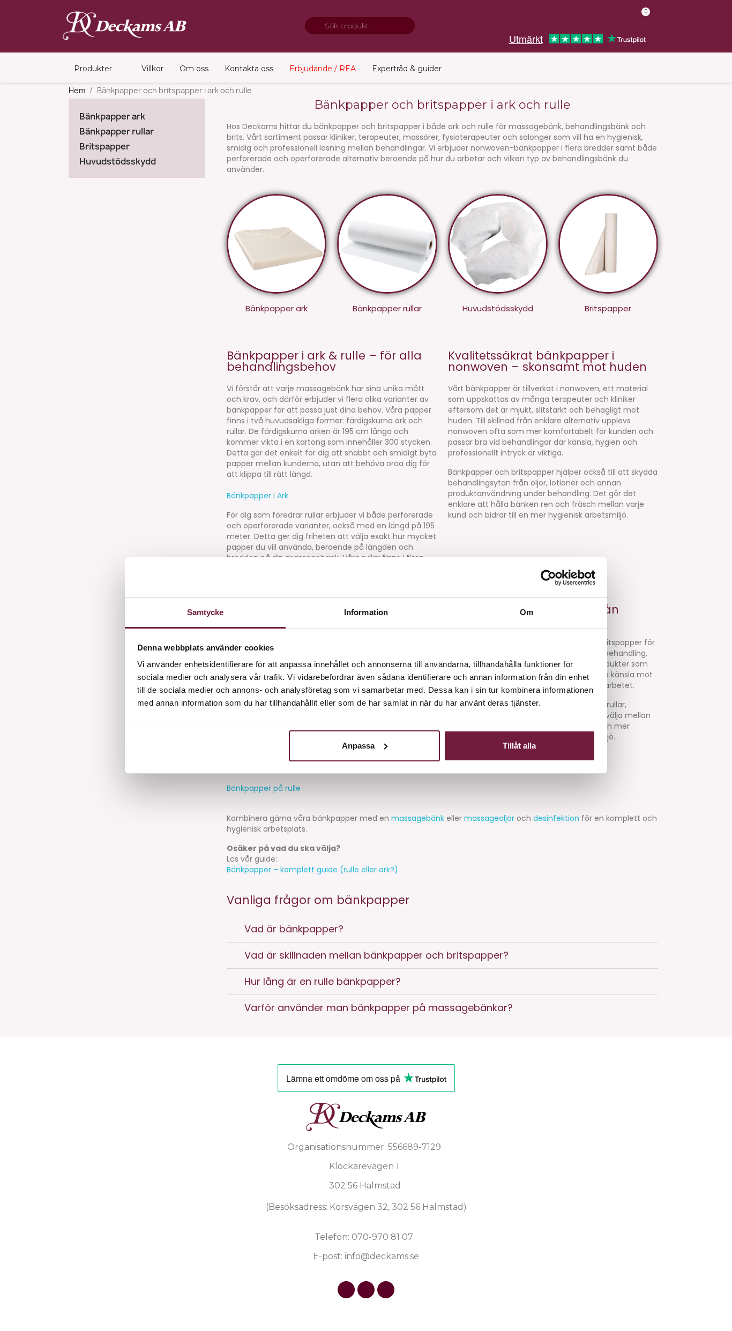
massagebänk (417, 818)
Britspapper (104, 146)
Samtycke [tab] (205, 612)
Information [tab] (366, 612)
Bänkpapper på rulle (264, 788)
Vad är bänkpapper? (293, 929)
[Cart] (641, 19)
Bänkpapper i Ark (257, 495)
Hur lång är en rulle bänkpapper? (322, 981)
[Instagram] (366, 1289)
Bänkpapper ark (112, 116)
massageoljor (489, 818)
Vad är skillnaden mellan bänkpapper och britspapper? (376, 955)
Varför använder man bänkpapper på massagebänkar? (378, 1007)
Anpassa (358, 745)
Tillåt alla (519, 745)
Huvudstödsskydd (117, 161)
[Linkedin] (385, 1289)
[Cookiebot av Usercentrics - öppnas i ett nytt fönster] (548, 578)
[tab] (442, 929)
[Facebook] (346, 1289)
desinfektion (556, 818)
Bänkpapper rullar (116, 131)
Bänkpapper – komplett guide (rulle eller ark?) (312, 869)
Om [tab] (526, 612)
